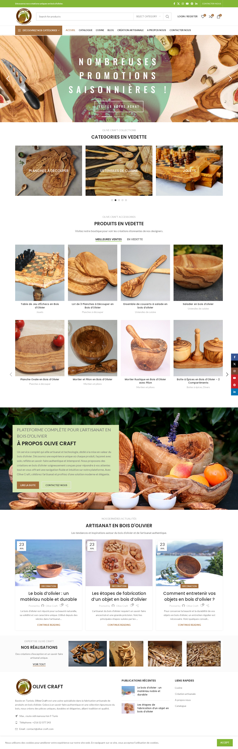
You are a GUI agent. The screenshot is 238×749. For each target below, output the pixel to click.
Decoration (48, 586)
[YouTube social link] (187, 3)
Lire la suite (28, 485)
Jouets (39, 312)
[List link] (65, 722)
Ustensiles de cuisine (145, 312)
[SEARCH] (167, 17)
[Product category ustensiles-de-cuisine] (48, 171)
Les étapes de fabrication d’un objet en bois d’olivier (119, 596)
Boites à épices (194, 387)
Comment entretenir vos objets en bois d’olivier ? (189, 596)
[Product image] (39, 273)
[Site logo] (24, 16)
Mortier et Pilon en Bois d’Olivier (92, 379)
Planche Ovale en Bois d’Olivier (39, 379)
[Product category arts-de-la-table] (189, 171)
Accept (224, 742)
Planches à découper (92, 312)
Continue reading (48, 624)
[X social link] (178, 3)
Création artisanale (185, 693)
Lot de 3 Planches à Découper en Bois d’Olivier (93, 305)
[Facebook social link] (174, 3)
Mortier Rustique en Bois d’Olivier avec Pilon (145, 381)
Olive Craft (52, 605)
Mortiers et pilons (93, 384)
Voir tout (39, 664)
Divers (206, 387)
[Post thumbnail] (128, 692)
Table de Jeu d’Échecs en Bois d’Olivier (40, 305)
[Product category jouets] (119, 171)
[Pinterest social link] (192, 3)
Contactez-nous (56, 485)
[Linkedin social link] (196, 3)
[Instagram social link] (183, 3)
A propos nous (183, 699)
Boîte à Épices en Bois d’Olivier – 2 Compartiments (198, 381)
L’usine (178, 687)
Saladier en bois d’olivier (198, 304)
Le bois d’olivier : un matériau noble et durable (48, 596)
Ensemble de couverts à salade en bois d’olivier (145, 305)
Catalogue (180, 705)
